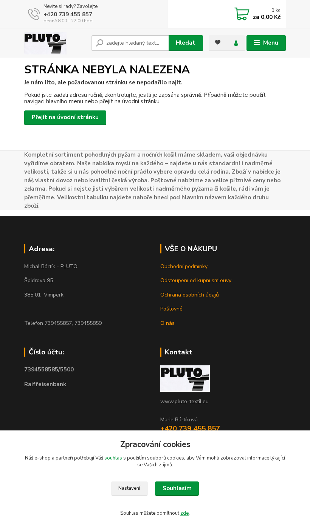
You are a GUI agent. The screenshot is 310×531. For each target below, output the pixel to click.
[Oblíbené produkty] (218, 42)
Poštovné (171, 308)
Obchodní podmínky (184, 266)
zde (184, 513)
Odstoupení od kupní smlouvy (195, 280)
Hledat (185, 43)
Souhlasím (177, 488)
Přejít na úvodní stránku (65, 117)
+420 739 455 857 (67, 14)
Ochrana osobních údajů (189, 294)
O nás (167, 323)
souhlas (113, 458)
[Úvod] (55, 43)
